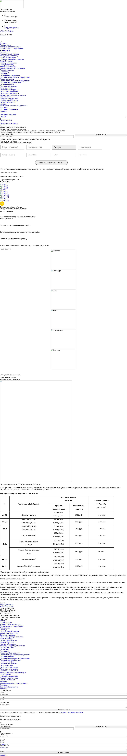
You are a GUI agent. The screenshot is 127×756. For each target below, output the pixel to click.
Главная (3, 116)
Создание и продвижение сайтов (71, 712)
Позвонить (4, 744)
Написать (3, 748)
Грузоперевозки (6, 120)
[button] (8, 115)
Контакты (3, 755)
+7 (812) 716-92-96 (6, 606)
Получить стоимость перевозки (51, 162)
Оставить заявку (101, 135)
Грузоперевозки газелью (9, 124)
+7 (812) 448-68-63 (6, 31)
